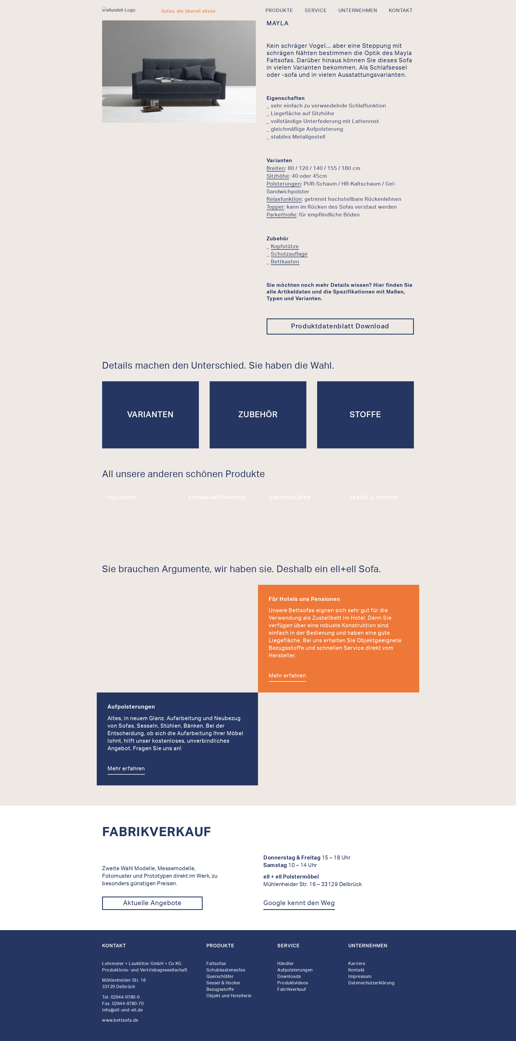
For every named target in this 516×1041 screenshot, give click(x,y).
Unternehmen (357, 10)
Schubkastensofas (225, 970)
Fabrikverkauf (291, 989)
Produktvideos (292, 983)
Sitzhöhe (278, 176)
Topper (275, 207)
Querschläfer (220, 976)
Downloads (289, 976)
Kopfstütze (285, 246)
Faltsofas (216, 964)
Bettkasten (285, 261)
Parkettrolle (281, 214)
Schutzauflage (289, 254)
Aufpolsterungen (295, 970)
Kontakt (401, 10)
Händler (285, 964)
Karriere (356, 964)
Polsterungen (284, 184)
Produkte (279, 10)
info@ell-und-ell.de (123, 1010)
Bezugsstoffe (220, 989)
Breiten (276, 168)
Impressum (360, 976)
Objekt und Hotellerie (229, 996)
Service (316, 10)
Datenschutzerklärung (371, 983)
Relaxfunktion (284, 199)
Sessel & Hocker (223, 983)
